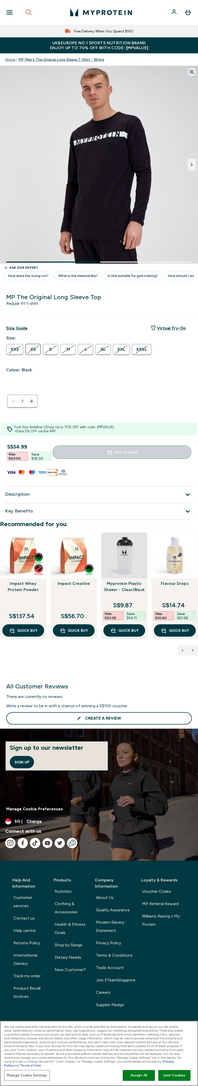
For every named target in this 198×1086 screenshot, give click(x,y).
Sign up (21, 762)
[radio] (14, 349)
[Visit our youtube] (47, 843)
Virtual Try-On (171, 328)
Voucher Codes (156, 891)
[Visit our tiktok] (35, 843)
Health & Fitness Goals (70, 928)
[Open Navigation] (9, 12)
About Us (105, 897)
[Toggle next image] (192, 164)
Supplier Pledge (110, 1005)
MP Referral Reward (160, 904)
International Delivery (25, 959)
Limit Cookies (174, 1075)
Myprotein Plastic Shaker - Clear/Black (124, 586)
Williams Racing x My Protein (161, 920)
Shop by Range (68, 945)
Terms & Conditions (114, 955)
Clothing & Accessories (66, 908)
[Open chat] (72, 843)
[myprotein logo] (101, 12)
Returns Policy (26, 943)
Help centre (24, 930)
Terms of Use (30, 1065)
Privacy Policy (108, 943)
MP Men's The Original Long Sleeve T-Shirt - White (61, 59)
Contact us (24, 918)
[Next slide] (197, 597)
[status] (22, 401)
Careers (103, 992)
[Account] (174, 12)
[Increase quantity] (31, 401)
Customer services (22, 901)
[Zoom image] (192, 72)
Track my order (26, 976)
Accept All (138, 1075)
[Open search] (28, 12)
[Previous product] (182, 650)
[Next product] (193, 650)
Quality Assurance (113, 910)
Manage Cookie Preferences (34, 809)
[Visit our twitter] (60, 843)
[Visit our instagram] (10, 843)
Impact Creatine (73, 583)
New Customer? (70, 969)
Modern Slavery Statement (110, 926)
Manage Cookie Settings (27, 1075)
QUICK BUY (27, 630)
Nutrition (63, 891)
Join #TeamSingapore (115, 980)
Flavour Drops (175, 583)
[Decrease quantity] (13, 401)
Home (10, 59)
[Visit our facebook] (23, 843)
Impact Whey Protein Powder (23, 586)
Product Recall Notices (26, 992)
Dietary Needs (68, 957)
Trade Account (110, 967)
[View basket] (188, 12)
